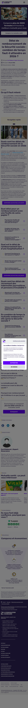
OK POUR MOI (14, 363)
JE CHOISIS (14, 367)
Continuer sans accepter (18, 341)
